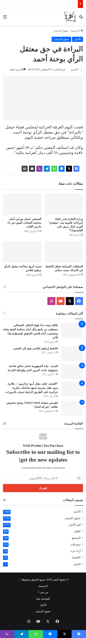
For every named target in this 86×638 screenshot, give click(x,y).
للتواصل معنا (43, 598)
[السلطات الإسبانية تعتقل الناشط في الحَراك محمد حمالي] (64, 252)
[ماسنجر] (62, 169)
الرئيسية (76, 30)
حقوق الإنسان (61, 30)
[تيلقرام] (47, 169)
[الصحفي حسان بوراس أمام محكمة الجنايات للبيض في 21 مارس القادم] (22, 204)
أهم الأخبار (75, 524)
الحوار (77, 564)
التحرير (74, 69)
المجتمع (76, 537)
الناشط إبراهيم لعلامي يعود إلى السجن (35, 348)
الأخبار (77, 39)
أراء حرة (76, 550)
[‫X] (69, 169)
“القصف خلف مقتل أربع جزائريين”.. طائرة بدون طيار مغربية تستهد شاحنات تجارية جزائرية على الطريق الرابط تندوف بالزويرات (31, 388)
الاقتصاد (76, 557)
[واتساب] (54, 169)
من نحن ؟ (43, 592)
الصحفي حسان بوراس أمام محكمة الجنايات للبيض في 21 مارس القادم (24, 222)
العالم (77, 531)
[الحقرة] (70, 17)
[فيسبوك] (76, 169)
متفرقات (75, 544)
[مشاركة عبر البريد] (32, 169)
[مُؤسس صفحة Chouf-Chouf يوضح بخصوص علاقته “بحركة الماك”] (72, 408)
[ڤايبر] (39, 169)
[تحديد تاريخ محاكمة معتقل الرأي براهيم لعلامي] (22, 252)
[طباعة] (25, 169)
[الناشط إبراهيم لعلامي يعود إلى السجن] (72, 353)
